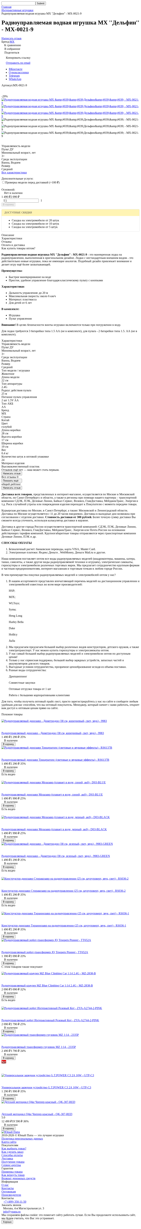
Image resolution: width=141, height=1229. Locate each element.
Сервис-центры (11, 1165)
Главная (6, 6)
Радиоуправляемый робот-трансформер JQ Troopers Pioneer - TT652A (44, 952)
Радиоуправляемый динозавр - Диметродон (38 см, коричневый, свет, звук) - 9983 (52, 733)
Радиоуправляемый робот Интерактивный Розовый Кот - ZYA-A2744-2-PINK (50, 1020)
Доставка (7, 1158)
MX (12, 41)
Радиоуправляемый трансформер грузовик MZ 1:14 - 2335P (38, 1047)
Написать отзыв (12, 473)
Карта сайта (8, 1141)
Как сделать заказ (12, 1151)
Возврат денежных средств (18, 1178)
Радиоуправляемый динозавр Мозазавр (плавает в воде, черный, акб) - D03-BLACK (54, 829)
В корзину (8, 204)
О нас (5, 1185)
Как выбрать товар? (13, 1148)
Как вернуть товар (13, 1175)
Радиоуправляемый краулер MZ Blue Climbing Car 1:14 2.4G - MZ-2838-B (47, 985)
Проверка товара (12, 1171)
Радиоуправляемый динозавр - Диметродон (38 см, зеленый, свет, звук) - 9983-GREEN (55, 856)
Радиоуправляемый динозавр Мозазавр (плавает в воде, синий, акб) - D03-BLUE (52, 794)
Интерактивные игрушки (17, 10)
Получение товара (12, 1161)
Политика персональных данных (22, 1138)
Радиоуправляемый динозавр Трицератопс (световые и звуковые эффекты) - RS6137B (55, 759)
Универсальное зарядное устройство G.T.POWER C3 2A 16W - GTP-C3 (46, 1087)
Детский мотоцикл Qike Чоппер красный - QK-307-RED (36, 1114)
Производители (11, 1194)
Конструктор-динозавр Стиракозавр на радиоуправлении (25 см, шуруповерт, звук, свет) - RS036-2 (63, 890)
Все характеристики (14, 172)
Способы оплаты (12, 1155)
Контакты (7, 1188)
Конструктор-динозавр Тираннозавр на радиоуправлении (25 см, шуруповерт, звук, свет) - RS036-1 (63, 925)
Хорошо (7, 1222)
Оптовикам (8, 1191)
